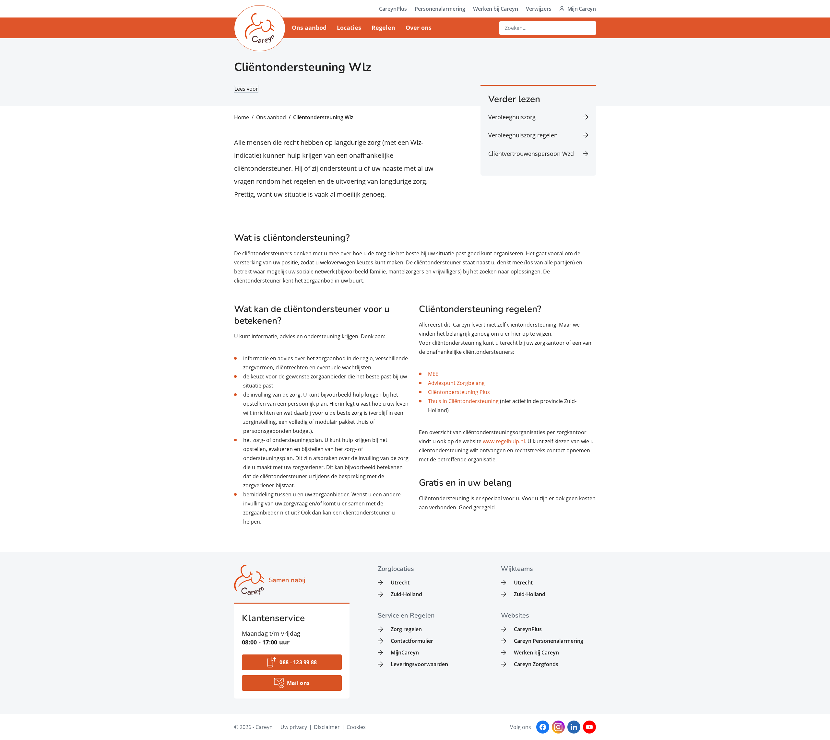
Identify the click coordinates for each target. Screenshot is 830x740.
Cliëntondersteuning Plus (459, 392)
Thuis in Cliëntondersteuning (463, 401)
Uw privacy (293, 727)
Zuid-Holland (406, 594)
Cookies (356, 727)
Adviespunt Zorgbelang (456, 383)
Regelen (383, 27)
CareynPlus (393, 8)
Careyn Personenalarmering (548, 640)
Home (241, 117)
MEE (433, 373)
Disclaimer (327, 727)
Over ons (419, 27)
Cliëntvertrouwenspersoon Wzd (531, 153)
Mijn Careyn (581, 8)
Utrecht (400, 582)
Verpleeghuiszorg (512, 117)
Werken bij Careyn (495, 8)
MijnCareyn (405, 652)
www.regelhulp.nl (504, 441)
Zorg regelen (406, 629)
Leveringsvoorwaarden (419, 664)
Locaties (349, 27)
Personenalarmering (440, 8)
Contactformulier (412, 640)
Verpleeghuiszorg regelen (523, 135)
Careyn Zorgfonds (536, 664)
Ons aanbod (309, 27)
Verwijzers (538, 8)
